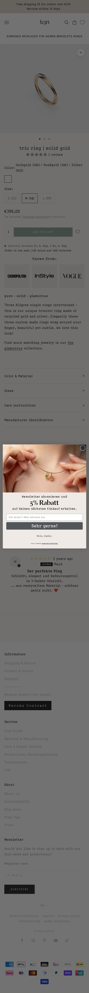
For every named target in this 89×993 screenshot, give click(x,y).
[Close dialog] (82, 448)
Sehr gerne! (44, 525)
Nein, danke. (44, 535)
